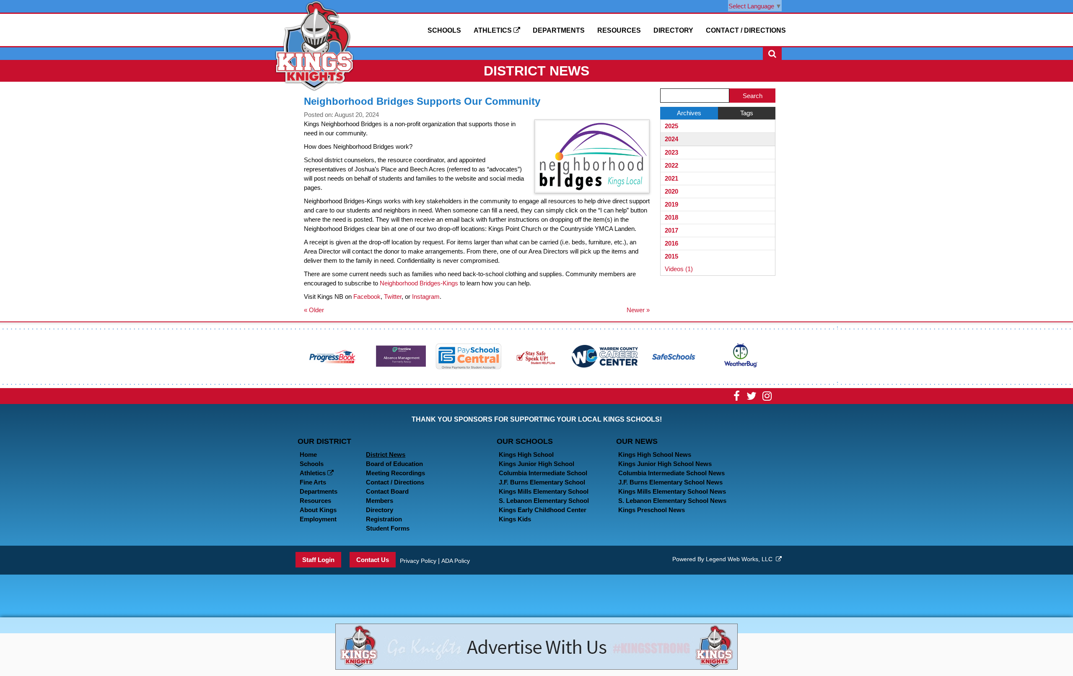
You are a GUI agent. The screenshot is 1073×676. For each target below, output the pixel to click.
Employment (318, 519)
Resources (619, 30)
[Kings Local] (314, 45)
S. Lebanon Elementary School (544, 500)
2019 (671, 204)
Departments (559, 30)
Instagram (426, 296)
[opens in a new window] (332, 355)
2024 (671, 138)
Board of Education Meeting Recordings (395, 468)
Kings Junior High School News (665, 463)
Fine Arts (313, 482)
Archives (689, 113)
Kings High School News (654, 454)
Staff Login (318, 559)
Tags (746, 113)
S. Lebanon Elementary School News (672, 500)
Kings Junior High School (536, 463)
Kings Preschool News (651, 509)
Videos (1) (679, 268)
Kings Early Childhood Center (542, 509)
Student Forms (388, 528)
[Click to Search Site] (772, 53)
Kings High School (526, 454)
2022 (671, 165)
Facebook (367, 296)
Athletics (493, 30)
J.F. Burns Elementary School (542, 482)
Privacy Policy (418, 560)
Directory (673, 30)
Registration (384, 519)
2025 (671, 126)
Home (308, 454)
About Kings (318, 509)
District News (385, 454)
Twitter (393, 296)
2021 (671, 178)
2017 (671, 230)
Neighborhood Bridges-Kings (419, 283)
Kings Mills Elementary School (543, 491)
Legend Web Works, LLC (741, 559)
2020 (671, 191)
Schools (444, 30)
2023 (671, 152)
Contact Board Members (387, 496)
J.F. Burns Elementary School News (670, 482)
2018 (671, 217)
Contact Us (372, 559)
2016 (671, 243)
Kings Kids (515, 519)
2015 (671, 256)
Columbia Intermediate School (543, 473)
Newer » (638, 309)
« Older (314, 309)
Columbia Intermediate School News (671, 473)
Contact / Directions (746, 30)
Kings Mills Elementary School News (672, 491)
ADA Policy (455, 560)
